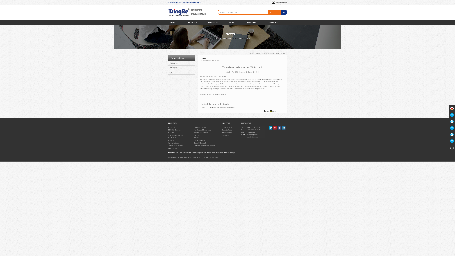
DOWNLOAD (251, 22)
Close (274, 111)
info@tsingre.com (252, 134)
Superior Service (227, 132)
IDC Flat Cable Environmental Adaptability (220, 107)
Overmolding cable (198, 152)
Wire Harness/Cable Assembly (202, 130)
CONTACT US (273, 22)
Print (267, 111)
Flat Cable (171, 132)
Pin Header (197, 135)
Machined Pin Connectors (201, 132)
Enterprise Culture (227, 130)
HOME (172, 22)
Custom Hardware (173, 143)
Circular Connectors (199, 140)
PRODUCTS (212, 22)
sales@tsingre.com (281, 2)
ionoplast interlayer (229, 152)
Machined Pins (187, 152)
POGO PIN (171, 127)
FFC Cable (207, 152)
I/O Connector (172, 140)
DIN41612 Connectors (174, 130)
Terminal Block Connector (175, 145)
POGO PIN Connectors (200, 127)
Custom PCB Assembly (200, 143)
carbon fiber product (217, 152)
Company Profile (227, 127)
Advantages (225, 135)
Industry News (174, 68)
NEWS (231, 22)
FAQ (170, 72)
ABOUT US (191, 22)
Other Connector (173, 148)
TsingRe (252, 53)
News (257, 53)
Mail (216, 158)
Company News (174, 63)
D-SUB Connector (199, 138)
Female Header (172, 138)
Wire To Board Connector (175, 135)
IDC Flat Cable (177, 152)
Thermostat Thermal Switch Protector (204, 145)
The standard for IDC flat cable (219, 104)
